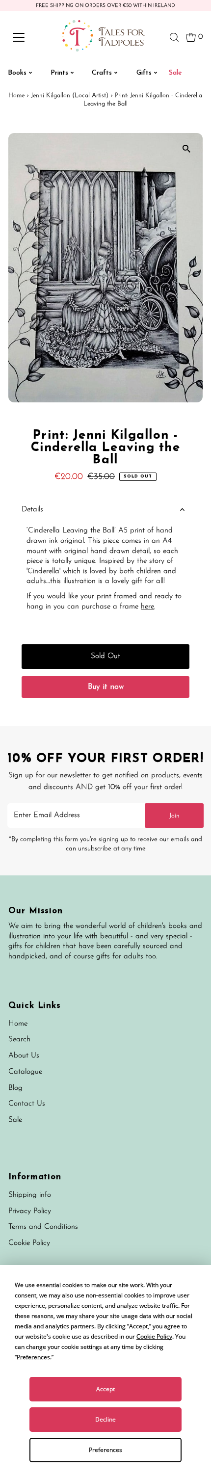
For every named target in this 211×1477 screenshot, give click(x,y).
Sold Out (105, 656)
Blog (15, 1088)
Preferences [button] (33, 1357)
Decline (105, 1419)
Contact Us (26, 1104)
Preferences (105, 1450)
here (147, 606)
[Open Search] (174, 37)
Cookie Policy (29, 1243)
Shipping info (29, 1195)
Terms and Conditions (43, 1227)
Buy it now (106, 687)
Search (19, 1039)
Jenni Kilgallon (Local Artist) (69, 95)
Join (174, 816)
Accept (105, 1389)
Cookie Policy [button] (154, 1336)
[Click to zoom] (187, 149)
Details (32, 509)
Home (16, 95)
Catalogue (25, 1072)
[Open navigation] (29, 37)
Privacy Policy (29, 1211)
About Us (23, 1055)
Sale (15, 1120)
